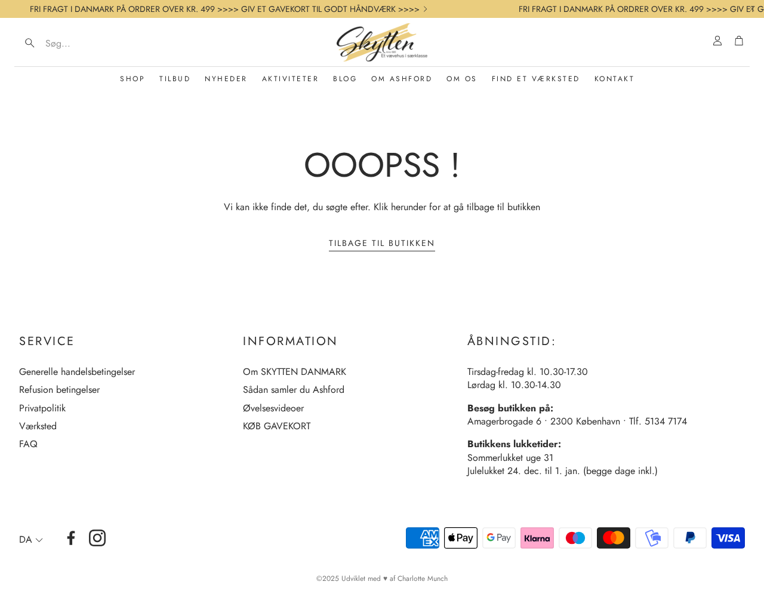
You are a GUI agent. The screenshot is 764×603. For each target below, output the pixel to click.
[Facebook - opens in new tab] (71, 538)
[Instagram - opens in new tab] (97, 538)
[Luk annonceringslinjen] (752, 9)
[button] (95, 43)
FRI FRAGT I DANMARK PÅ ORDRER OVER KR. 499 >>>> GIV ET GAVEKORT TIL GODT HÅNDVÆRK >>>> (225, 9)
